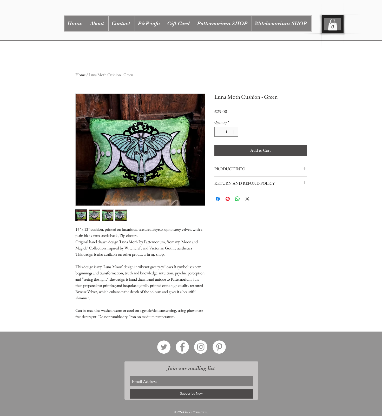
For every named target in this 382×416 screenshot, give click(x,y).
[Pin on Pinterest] (228, 199)
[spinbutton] (226, 131)
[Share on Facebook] (218, 199)
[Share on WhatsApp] (237, 199)
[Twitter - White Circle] (163, 347)
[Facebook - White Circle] (182, 347)
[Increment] (234, 131)
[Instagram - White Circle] (200, 347)
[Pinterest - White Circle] (219, 347)
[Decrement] (218, 131)
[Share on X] (247, 199)
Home (80, 74)
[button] (223, 23)
